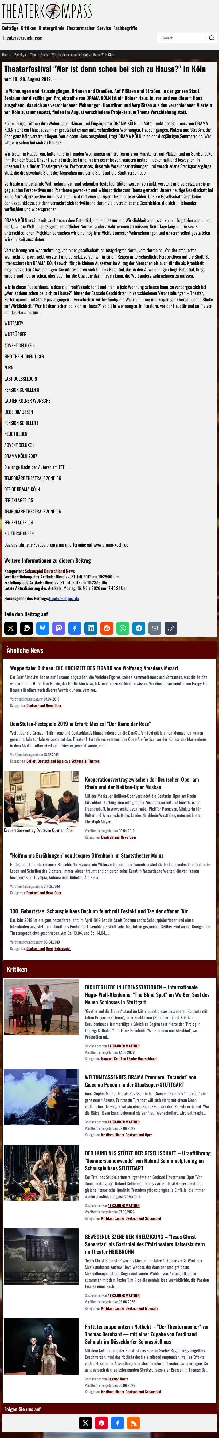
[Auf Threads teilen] (26, 628)
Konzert (107, 1058)
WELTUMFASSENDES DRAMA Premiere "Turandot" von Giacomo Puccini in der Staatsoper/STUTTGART (140, 1080)
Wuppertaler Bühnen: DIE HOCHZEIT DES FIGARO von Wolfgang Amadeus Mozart (94, 668)
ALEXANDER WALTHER (124, 1046)
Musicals (63, 761)
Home (6, 54)
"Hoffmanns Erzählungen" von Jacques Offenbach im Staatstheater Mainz (86, 855)
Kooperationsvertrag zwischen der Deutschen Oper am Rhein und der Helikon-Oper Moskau (142, 783)
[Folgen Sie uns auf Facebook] (117, 1423)
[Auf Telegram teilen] (138, 628)
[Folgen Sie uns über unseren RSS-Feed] (133, 1423)
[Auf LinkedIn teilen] (90, 628)
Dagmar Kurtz (118, 1379)
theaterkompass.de (64, 598)
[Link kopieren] (171, 628)
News (70, 571)
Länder (132, 1058)
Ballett (31, 761)
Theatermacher (81, 27)
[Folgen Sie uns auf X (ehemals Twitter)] (85, 1423)
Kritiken (28, 27)
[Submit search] (211, 38)
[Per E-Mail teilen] (154, 628)
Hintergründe (51, 27)
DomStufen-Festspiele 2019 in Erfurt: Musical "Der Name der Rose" (80, 724)
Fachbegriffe (125, 27)
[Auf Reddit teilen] (106, 628)
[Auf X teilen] (10, 628)
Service (104, 27)
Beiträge (10, 27)
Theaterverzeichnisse (22, 37)
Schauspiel (34, 571)
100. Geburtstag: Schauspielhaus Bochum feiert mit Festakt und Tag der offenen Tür (99, 911)
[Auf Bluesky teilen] (42, 628)
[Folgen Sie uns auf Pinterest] (101, 1423)
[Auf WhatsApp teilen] (122, 628)
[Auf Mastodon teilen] (58, 628)
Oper (57, 705)
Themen (94, 761)
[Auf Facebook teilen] (74, 628)
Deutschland (54, 571)
